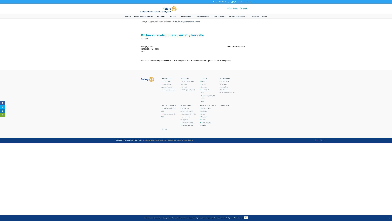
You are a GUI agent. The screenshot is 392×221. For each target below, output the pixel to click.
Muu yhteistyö (205, 90)
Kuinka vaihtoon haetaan (227, 93)
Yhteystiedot (254, 16)
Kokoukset (204, 81)
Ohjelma (128, 16)
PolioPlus (203, 120)
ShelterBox (204, 87)
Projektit (203, 84)
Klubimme (161, 16)
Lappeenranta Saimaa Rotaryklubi (160, 22)
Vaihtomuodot (224, 81)
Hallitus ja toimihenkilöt (188, 90)
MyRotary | (237, 2)
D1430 (221, 2)
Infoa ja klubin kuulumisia (143, 16)
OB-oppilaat (224, 87)
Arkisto (264, 16)
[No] (389, 218)
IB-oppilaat (223, 84)
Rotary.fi (215, 2)
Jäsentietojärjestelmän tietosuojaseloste (154, 140)
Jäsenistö (184, 87)
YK (203, 93)
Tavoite (203, 114)
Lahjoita (245, 8)
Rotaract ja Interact (187, 125)
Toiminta (172, 16)
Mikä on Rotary (219, 16)
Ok (246, 218)
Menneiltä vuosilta (202, 16)
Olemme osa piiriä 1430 (189, 114)
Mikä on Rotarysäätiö (237, 16)
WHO (203, 101)
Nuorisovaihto (245, 2)
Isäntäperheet (224, 90)
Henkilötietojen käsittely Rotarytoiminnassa (180, 140)
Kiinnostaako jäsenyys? (188, 122)
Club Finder (233, 8)
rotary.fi (144, 22)
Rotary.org (228, 2)
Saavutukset (204, 117)
